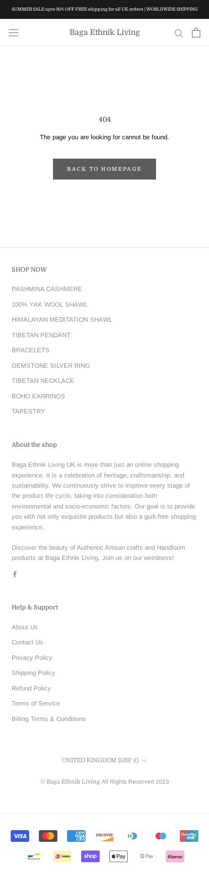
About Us (25, 627)
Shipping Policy (33, 672)
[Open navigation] (13, 32)
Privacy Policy (32, 657)
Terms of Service (36, 703)
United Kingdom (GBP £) (100, 760)
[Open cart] (196, 32)
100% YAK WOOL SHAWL (49, 304)
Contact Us (27, 642)
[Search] (178, 33)
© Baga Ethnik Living (71, 781)
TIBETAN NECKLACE (43, 380)
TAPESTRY (28, 411)
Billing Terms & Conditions (49, 718)
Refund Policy (31, 688)
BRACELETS (31, 350)
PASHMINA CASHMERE (47, 289)
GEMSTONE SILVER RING (51, 365)
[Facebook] (15, 574)
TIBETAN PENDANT (41, 335)
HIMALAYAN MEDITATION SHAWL (62, 319)
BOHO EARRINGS (38, 396)
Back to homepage (104, 169)
